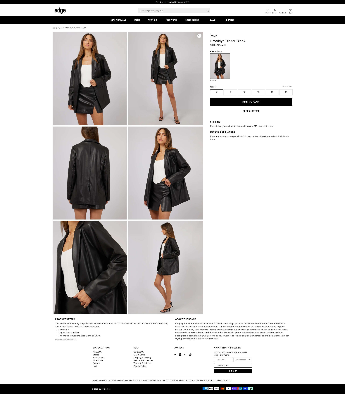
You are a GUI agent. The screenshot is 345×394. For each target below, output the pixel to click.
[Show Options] (249, 360)
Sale (212, 20)
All (60, 28)
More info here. (266, 126)
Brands (230, 20)
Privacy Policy (139, 366)
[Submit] (208, 10)
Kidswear (171, 20)
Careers (96, 363)
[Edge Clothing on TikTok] (190, 355)
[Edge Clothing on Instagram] (180, 355)
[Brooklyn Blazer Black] (90, 78)
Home (55, 28)
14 (272, 92)
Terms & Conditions (142, 363)
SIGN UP (233, 371)
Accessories (192, 20)
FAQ (95, 366)
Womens (152, 20)
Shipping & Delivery (142, 358)
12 (258, 92)
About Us (97, 352)
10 (244, 92)
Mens (137, 20)
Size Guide (98, 361)
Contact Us (138, 352)
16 (286, 92)
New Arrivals (118, 20)
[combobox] (242, 360)
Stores (96, 355)
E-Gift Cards (98, 358)
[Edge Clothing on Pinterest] (185, 355)
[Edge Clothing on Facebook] (175, 355)
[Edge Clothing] (60, 10)
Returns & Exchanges (143, 361)
